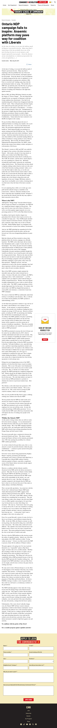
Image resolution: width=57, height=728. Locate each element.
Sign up (45, 339)
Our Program (28, 718)
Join (28, 710)
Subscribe (28, 713)
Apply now (28, 700)
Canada (14, 20)
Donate (28, 716)
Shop (28, 721)
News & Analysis (6, 20)
